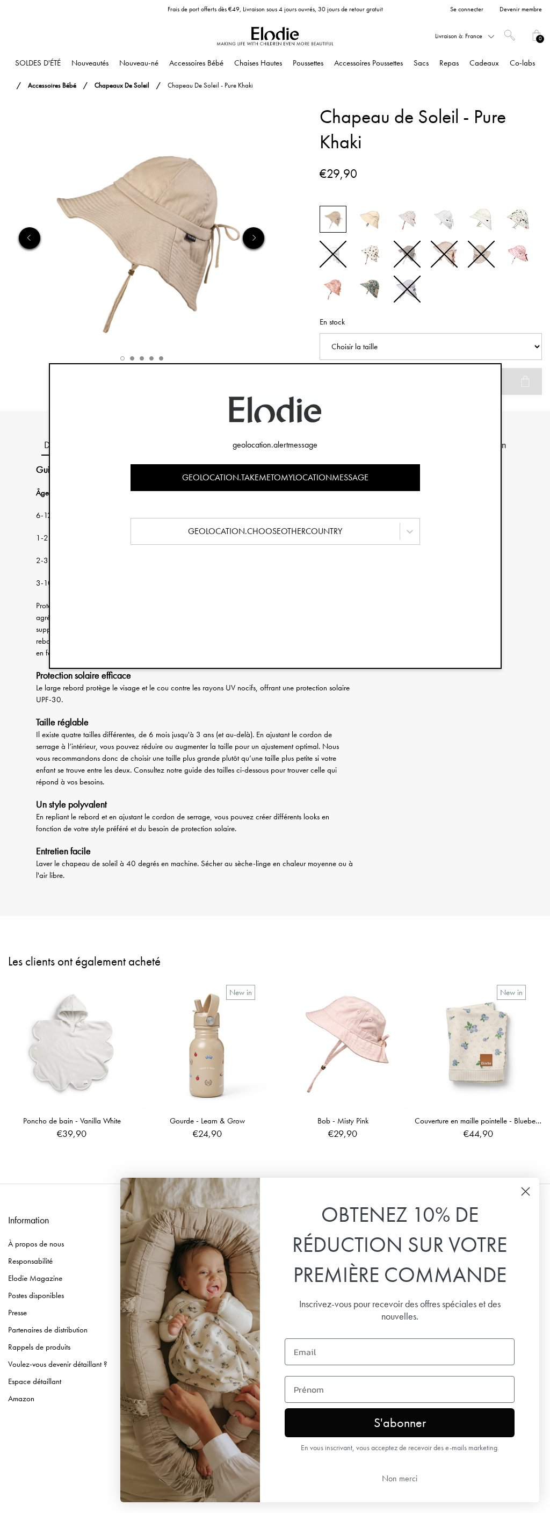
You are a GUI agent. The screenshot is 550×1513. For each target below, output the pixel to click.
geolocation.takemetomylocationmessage (275, 477)
